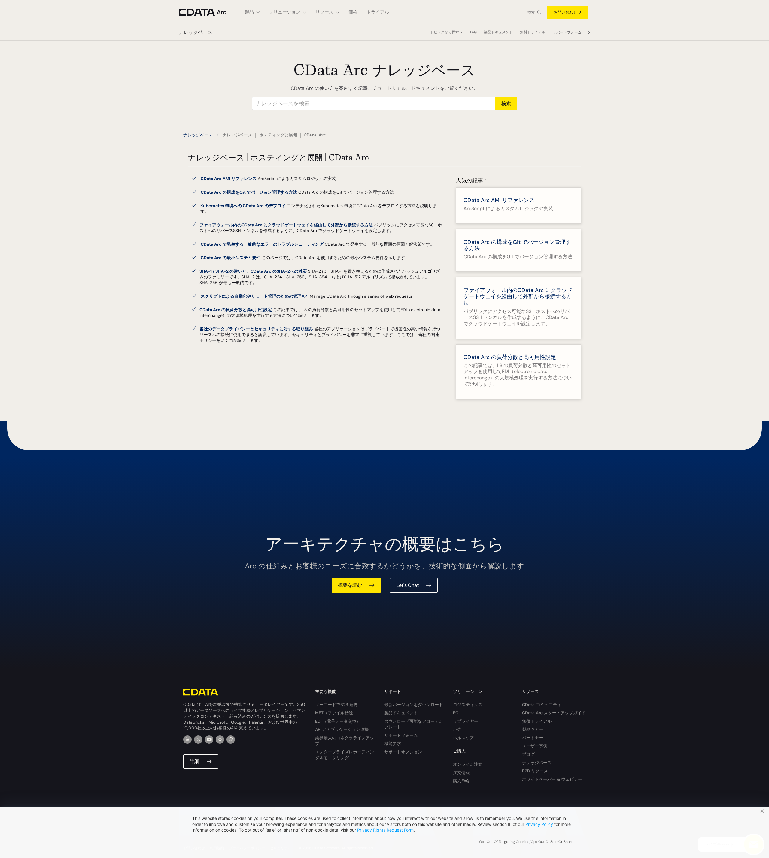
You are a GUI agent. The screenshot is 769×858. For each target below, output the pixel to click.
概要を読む (350, 585)
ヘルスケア (463, 737)
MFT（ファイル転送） (336, 713)
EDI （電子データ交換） (337, 721)
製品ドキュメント (498, 32)
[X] (198, 739)
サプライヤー (465, 721)
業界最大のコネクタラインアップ (344, 740)
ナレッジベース (198, 135)
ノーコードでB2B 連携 (336, 704)
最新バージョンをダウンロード (413, 704)
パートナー (532, 737)
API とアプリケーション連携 (342, 729)
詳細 (194, 761)
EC (455, 713)
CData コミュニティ (541, 704)
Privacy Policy (539, 824)
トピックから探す (445, 32)
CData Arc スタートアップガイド (554, 713)
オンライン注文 (467, 764)
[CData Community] (230, 739)
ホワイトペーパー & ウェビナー (552, 779)
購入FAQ (461, 780)
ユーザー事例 (534, 746)
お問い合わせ (565, 12)
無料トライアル (532, 32)
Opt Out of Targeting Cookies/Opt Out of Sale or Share (526, 841)
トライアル (377, 12)
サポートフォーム (567, 32)
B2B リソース (535, 771)
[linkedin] (187, 739)
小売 (457, 729)
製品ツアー (532, 729)
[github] (220, 739)
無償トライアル (537, 721)
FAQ (473, 32)
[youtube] (209, 739)
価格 (352, 12)
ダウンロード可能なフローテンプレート (413, 724)
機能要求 (392, 743)
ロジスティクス (467, 704)
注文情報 (461, 772)
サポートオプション (403, 752)
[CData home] (207, 12)
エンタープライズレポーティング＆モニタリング (344, 755)
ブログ (528, 754)
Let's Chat (407, 585)
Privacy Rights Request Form (385, 829)
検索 (531, 12)
